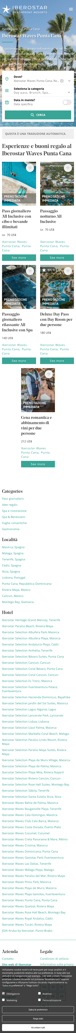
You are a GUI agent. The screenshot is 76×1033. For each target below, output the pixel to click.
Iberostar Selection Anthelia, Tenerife (27, 650)
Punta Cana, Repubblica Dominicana (26, 584)
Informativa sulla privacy (57, 964)
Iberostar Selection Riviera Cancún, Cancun (31, 778)
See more (19, 257)
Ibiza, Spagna (11, 571)
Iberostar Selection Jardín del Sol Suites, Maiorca (35, 703)
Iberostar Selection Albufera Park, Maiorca (30, 632)
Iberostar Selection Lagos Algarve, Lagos (29, 709)
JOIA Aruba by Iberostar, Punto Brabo (27, 931)
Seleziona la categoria (29, 88)
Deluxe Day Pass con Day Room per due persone (56, 319)
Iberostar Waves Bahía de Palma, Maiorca (30, 803)
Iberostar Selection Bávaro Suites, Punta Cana (33, 656)
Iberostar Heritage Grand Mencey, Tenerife (31, 620)
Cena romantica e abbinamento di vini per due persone (36, 426)
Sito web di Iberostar (16, 964)
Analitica (47, 993)
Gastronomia (10, 529)
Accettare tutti (38, 1027)
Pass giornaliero (13, 498)
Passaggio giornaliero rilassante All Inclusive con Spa (17, 322)
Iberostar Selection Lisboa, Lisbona (25, 721)
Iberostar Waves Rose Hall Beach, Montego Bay (33, 912)
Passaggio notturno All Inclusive (51, 216)
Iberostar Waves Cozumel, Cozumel (26, 833)
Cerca (40, 115)
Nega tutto (38, 1018)
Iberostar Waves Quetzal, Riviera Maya (28, 906)
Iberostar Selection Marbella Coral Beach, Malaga (35, 734)
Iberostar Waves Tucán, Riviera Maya (27, 924)
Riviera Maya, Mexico (16, 590)
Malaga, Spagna (13, 553)
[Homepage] (24, 9)
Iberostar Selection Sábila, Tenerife (25, 790)
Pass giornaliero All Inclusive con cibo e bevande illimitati (16, 219)
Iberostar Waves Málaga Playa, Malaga (28, 870)
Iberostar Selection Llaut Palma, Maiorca (29, 727)
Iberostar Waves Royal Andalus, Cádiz (27, 918)
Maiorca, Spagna (13, 547)
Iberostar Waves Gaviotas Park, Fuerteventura (33, 857)
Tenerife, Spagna (13, 559)
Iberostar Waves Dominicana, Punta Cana (30, 851)
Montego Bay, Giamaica (18, 602)
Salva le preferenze (38, 1009)
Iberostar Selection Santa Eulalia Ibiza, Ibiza (31, 797)
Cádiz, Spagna (11, 565)
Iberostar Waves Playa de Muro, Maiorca (29, 888)
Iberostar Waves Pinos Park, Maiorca (26, 882)
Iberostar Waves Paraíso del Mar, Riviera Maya (33, 876)
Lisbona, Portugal (13, 577)
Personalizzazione (52, 1000)
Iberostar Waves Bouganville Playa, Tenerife (31, 809)
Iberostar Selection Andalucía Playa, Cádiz (30, 644)
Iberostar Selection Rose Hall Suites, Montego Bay (35, 784)
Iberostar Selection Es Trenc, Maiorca (27, 681)
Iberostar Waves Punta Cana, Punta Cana (29, 900)
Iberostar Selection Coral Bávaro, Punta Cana (32, 669)
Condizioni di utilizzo (54, 959)
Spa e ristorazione (14, 511)
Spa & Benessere (13, 517)
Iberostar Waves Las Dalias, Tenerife (26, 864)
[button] (38, 92)
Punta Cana (10, 29)
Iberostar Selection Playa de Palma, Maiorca (31, 766)
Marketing (11, 1000)
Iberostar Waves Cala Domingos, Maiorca (29, 815)
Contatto (8, 959)
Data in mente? (24, 100)
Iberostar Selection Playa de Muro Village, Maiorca (36, 760)
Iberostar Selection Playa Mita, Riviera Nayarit (33, 772)
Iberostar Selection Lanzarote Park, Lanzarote (32, 715)
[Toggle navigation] (70, 9)
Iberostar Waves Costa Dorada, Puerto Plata (31, 827)
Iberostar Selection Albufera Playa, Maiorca (31, 638)
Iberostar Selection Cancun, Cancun (26, 663)
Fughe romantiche (14, 523)
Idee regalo (9, 505)
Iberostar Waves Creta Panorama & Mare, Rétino (34, 839)
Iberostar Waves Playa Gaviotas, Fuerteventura (33, 894)
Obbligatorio (13, 993)
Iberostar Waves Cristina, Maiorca (25, 845)
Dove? (18, 76)
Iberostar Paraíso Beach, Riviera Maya (27, 626)
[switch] (67, 102)
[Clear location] (62, 81)
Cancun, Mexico (12, 596)
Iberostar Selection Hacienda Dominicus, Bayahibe (36, 697)
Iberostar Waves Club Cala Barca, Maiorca (30, 821)
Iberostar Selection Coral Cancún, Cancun (30, 675)
